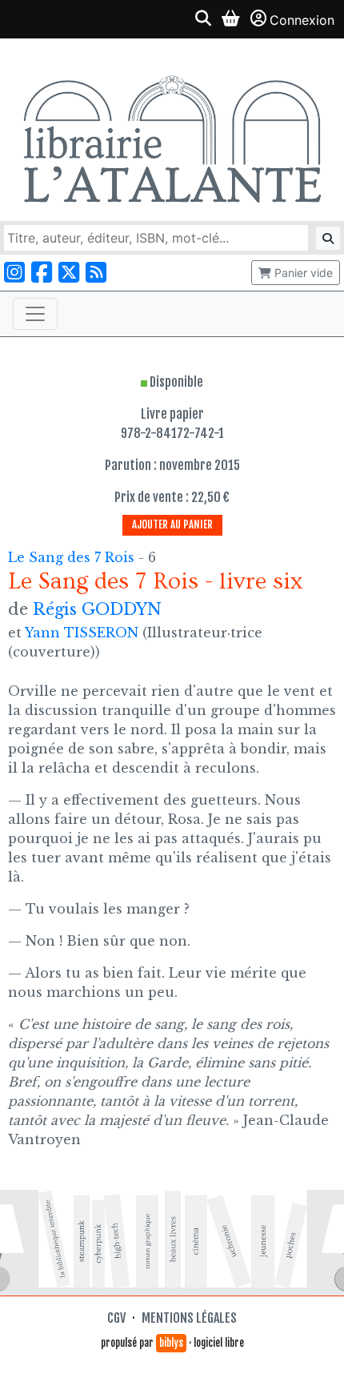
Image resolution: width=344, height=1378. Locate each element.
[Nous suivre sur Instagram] (14, 273)
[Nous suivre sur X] (68, 273)
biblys (171, 1342)
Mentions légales (189, 1318)
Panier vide (302, 272)
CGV (116, 1318)
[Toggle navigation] (35, 314)
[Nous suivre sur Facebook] (41, 273)
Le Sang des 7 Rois (73, 557)
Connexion (302, 20)
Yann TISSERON (81, 633)
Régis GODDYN (97, 609)
